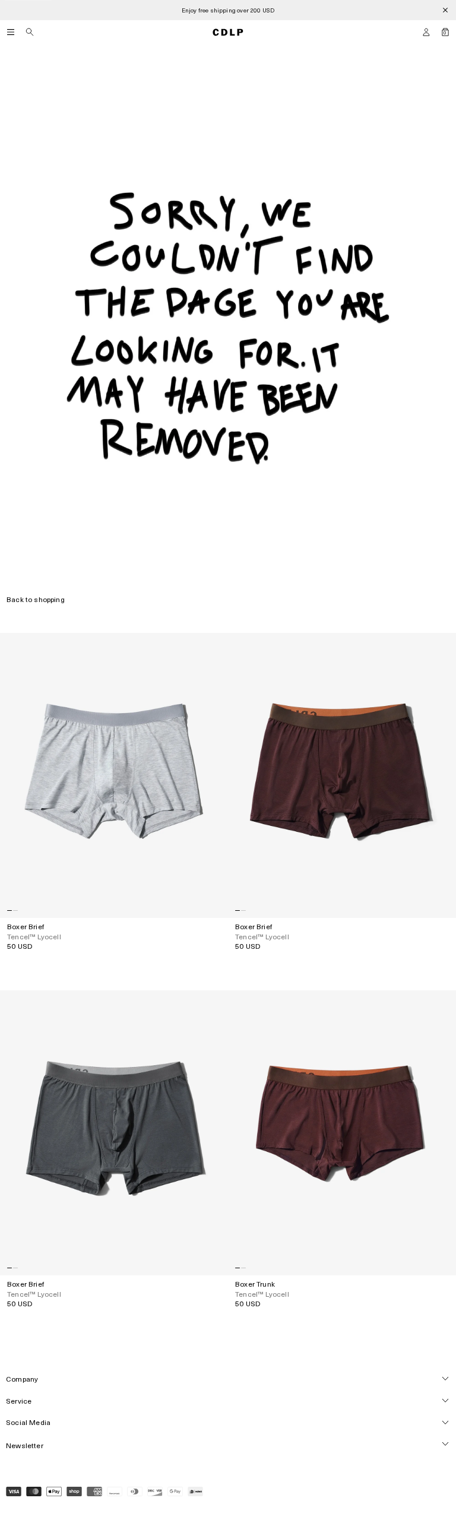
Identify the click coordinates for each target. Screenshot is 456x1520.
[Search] (29, 32)
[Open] (10, 32)
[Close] (445, 10)
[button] (426, 32)
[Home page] (228, 32)
